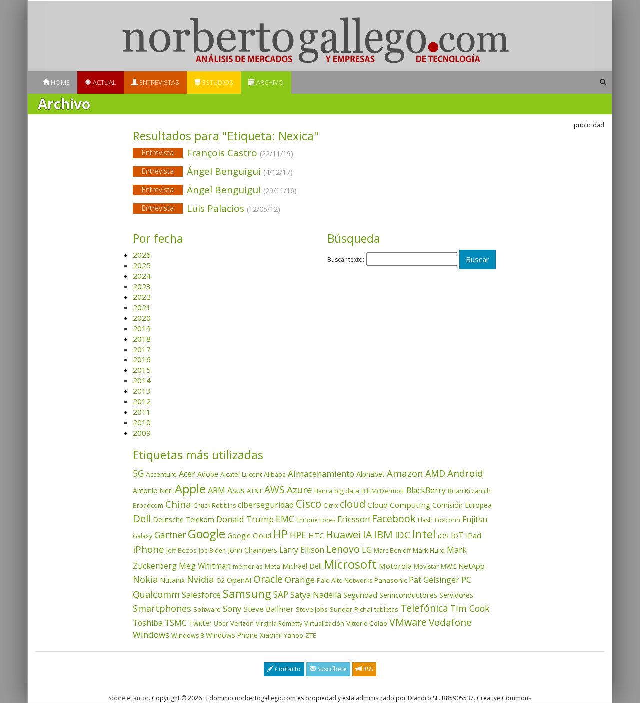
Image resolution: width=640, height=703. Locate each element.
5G (138, 473)
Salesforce (201, 594)
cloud (353, 504)
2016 (142, 359)
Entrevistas (159, 82)
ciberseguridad (266, 504)
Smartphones (162, 608)
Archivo (269, 82)
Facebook (394, 518)
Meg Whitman (205, 565)
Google (207, 534)
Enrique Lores (316, 520)
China (179, 504)
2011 (142, 412)
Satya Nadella (316, 594)
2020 (142, 318)
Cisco (309, 504)
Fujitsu (475, 519)
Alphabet (370, 474)
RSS (367, 669)
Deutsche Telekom (183, 519)
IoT (457, 535)
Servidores (457, 595)
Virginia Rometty (279, 623)
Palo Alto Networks (344, 580)
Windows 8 (188, 635)
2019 (142, 328)
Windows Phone (232, 635)
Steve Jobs (312, 609)
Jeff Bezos (181, 550)
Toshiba (148, 622)
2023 (142, 286)
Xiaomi (271, 635)
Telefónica (424, 608)
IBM (383, 534)
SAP (281, 594)
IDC (402, 534)
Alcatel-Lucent (241, 474)
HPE (298, 535)
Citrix (331, 505)
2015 (142, 370)
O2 (220, 580)
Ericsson (354, 519)
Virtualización (324, 623)
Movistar (426, 566)
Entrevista (158, 152)
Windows (151, 634)
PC (467, 579)
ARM (217, 490)
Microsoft (350, 564)
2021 (142, 307)
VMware (408, 622)
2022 (142, 297)
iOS (443, 535)
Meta (272, 566)
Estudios (217, 82)
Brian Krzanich (469, 490)
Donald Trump (245, 519)
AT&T (254, 490)
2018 (142, 339)
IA (367, 534)
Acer (187, 473)
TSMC (176, 622)
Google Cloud (250, 535)
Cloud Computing (399, 505)
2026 (142, 255)
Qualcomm (156, 594)
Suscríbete (331, 669)
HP (281, 534)
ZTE (311, 635)
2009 (142, 433)
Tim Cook (470, 608)
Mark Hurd (429, 550)
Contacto (287, 669)
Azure (299, 489)
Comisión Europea (462, 505)
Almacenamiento (321, 473)
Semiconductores (409, 595)
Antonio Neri (153, 490)
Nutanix (172, 580)
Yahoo (294, 635)
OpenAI (239, 580)
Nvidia (200, 579)
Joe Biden (212, 550)
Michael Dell (302, 566)
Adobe (208, 474)
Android (466, 473)
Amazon (405, 473)
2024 (142, 276)
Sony (232, 608)
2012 (142, 401)
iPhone (148, 549)
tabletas (386, 609)
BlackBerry (426, 490)
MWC (448, 566)
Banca (323, 490)
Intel (424, 534)
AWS (274, 489)
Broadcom (148, 505)
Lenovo (343, 549)
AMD (436, 473)
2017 (142, 349)
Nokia (145, 579)
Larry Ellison (302, 549)
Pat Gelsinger (434, 579)
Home (60, 82)
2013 (142, 391)
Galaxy (142, 536)
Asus (236, 490)
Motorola (395, 566)
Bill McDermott (383, 491)
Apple (190, 488)
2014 (142, 380)
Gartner (170, 535)
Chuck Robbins (215, 505)
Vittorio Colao (367, 623)
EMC (285, 519)
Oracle (268, 579)
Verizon (242, 623)
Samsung (247, 593)
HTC (316, 535)
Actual (104, 82)
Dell (142, 518)
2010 (142, 422)
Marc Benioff (392, 550)
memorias (248, 566)
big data (347, 490)
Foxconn (447, 520)
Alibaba (275, 474)
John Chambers (253, 550)
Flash (425, 520)
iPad (474, 535)
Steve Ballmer (269, 609)
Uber (221, 623)
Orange (300, 579)
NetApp (471, 566)
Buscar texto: (346, 260)
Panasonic (390, 580)
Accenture (161, 474)
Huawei (343, 534)
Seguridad (361, 595)
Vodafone (450, 622)
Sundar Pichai (351, 609)
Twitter (200, 623)
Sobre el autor (128, 698)
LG (367, 549)
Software (207, 609)
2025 (142, 265)
